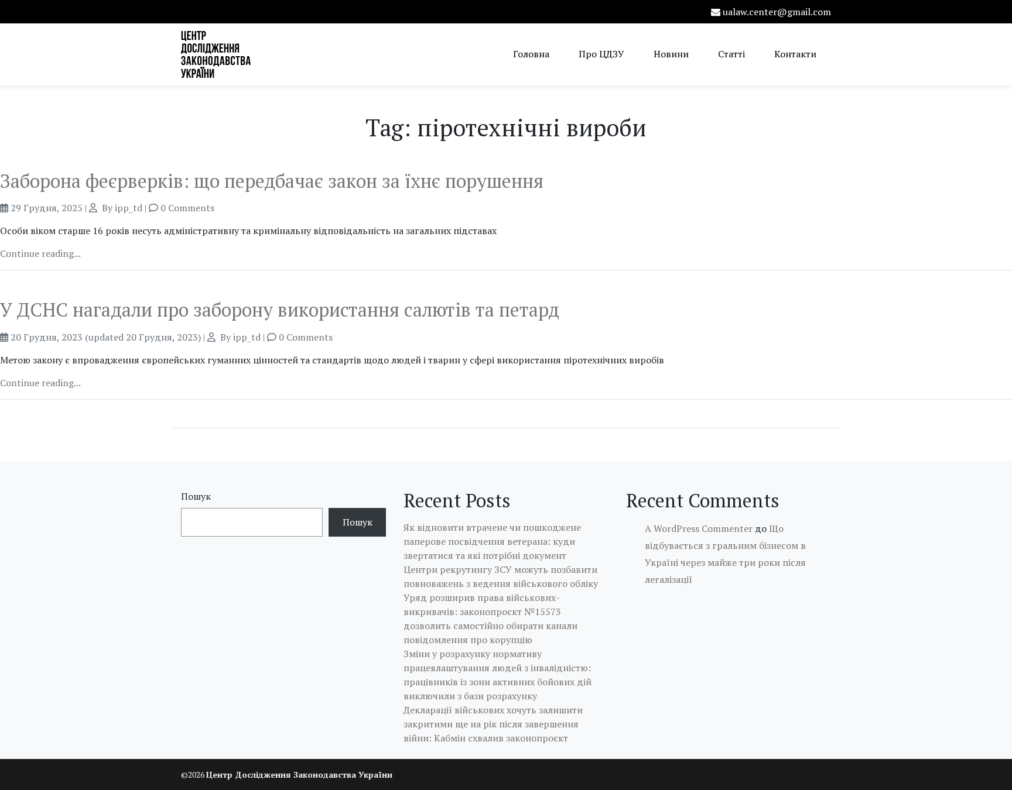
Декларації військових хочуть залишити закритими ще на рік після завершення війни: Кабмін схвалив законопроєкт (493, 723)
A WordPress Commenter (699, 528)
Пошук (196, 496)
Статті (731, 53)
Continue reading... (40, 253)
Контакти (795, 53)
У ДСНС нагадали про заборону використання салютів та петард (279, 309)
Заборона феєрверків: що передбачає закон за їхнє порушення (271, 181)
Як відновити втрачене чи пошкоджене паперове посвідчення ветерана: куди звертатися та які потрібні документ (492, 541)
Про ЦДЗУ (601, 53)
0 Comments (187, 207)
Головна (531, 53)
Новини (671, 53)
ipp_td (128, 207)
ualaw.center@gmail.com (777, 11)
